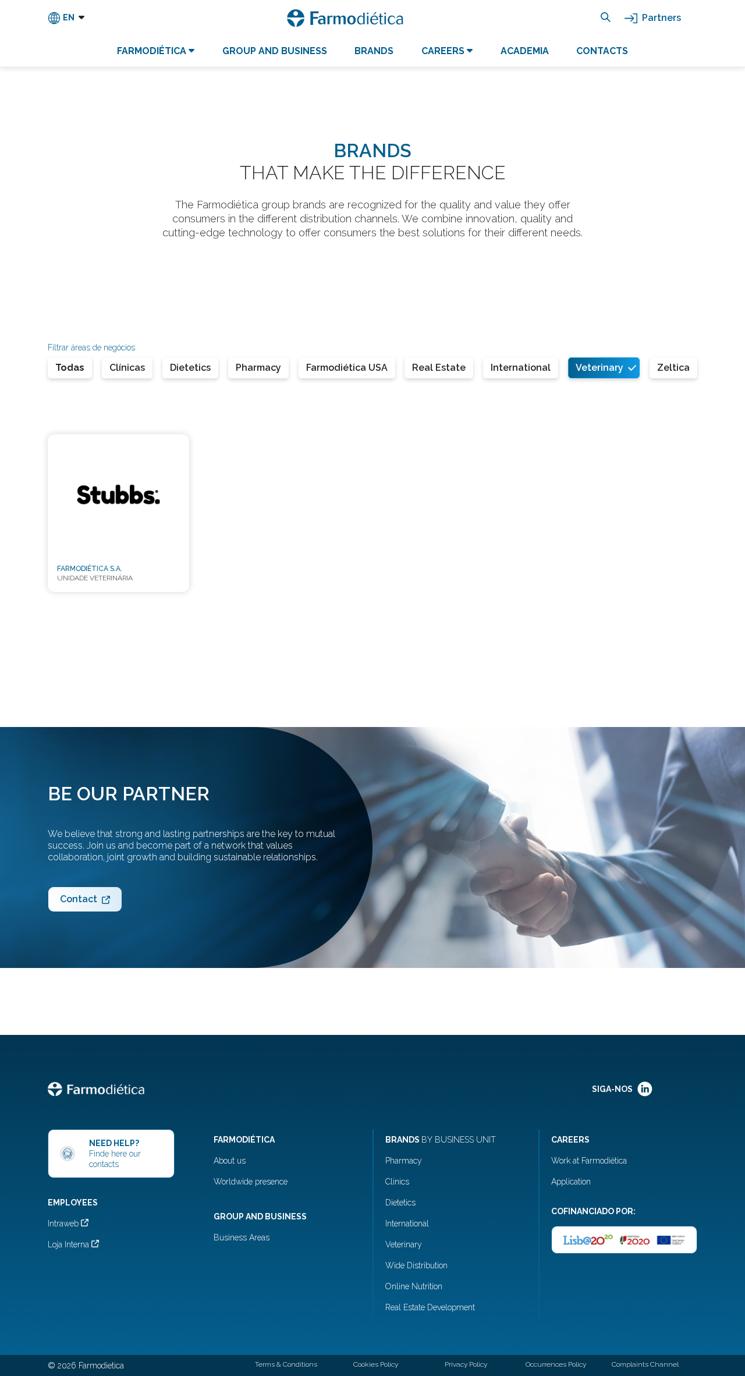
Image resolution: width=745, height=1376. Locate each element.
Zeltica (673, 367)
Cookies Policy (375, 1364)
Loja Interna (69, 1244)
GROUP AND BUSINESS (274, 50)
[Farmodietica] (345, 18)
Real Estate (439, 367)
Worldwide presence (251, 1181)
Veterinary (599, 367)
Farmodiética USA (347, 367)
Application (571, 1181)
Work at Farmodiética (589, 1160)
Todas (69, 367)
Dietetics (190, 367)
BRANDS (373, 50)
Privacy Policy (466, 1364)
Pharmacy (258, 367)
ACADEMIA (525, 50)
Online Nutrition (413, 1286)
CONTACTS (602, 50)
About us (230, 1160)
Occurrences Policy (556, 1364)
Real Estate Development (430, 1307)
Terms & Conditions (286, 1364)
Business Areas (241, 1237)
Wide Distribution (416, 1265)
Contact (78, 899)
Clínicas (127, 367)
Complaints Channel (645, 1364)
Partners (660, 17)
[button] (66, 18)
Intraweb (64, 1223)
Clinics (397, 1181)
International (521, 367)
